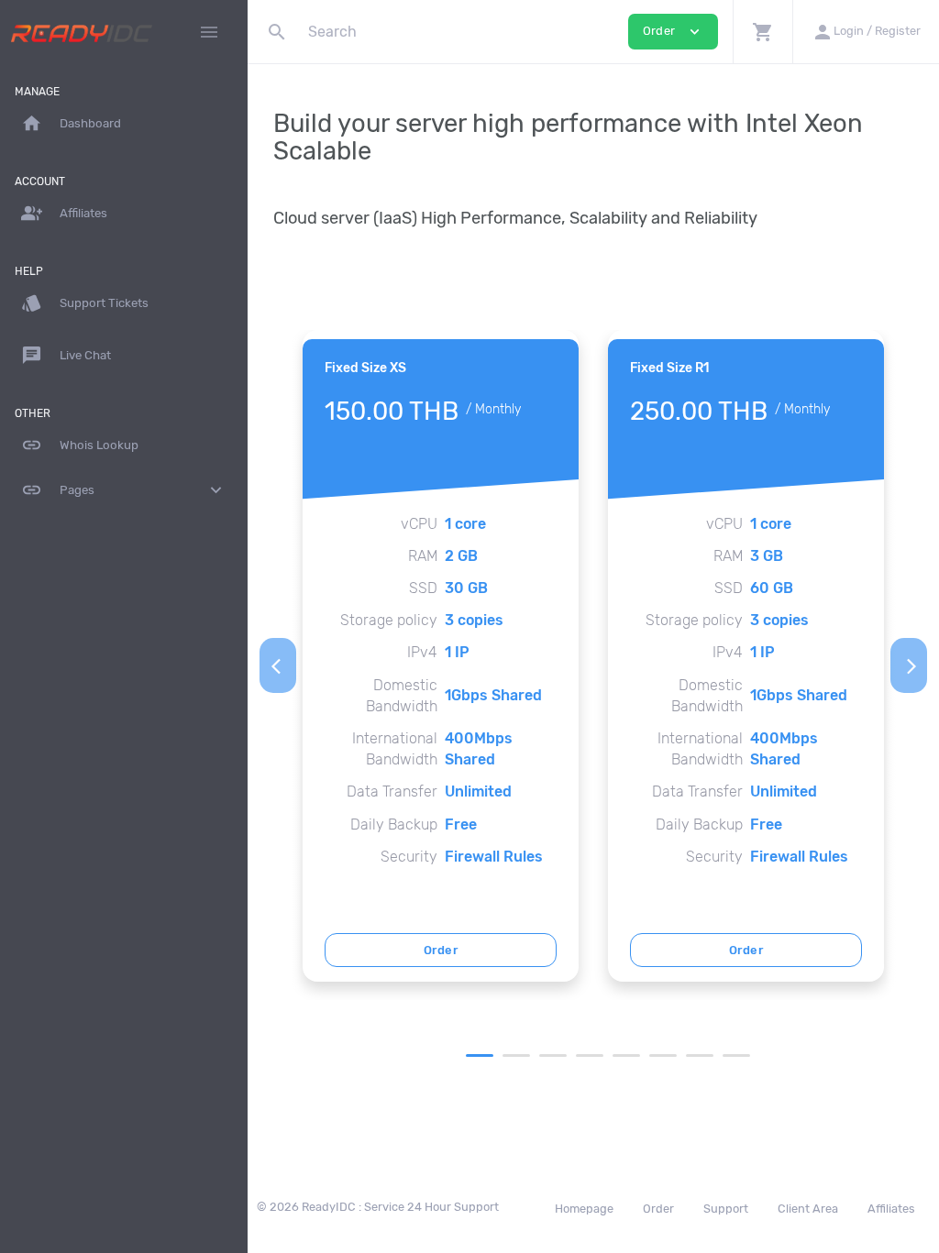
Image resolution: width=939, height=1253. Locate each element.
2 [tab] (516, 1055)
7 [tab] (699, 1055)
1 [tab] (479, 1055)
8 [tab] (736, 1055)
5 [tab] (626, 1055)
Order (441, 950)
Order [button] (673, 31)
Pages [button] (123, 489)
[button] (762, 31)
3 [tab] (553, 1055)
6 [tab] (663, 1055)
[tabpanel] (441, 656)
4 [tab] (589, 1055)
